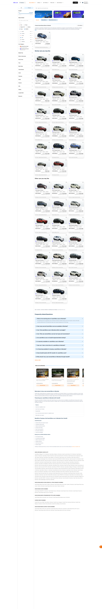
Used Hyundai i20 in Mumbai (50, 460)
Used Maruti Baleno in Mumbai (56, 454)
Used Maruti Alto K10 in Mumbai (75, 460)
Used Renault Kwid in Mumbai (74, 455)
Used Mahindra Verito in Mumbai (59, 470)
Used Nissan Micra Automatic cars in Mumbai (43, 497)
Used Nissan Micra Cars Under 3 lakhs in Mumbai (64, 484)
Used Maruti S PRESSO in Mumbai (45, 463)
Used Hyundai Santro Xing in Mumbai (66, 476)
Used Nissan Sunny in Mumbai (54, 490)
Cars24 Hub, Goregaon (57, 502)
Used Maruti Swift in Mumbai (48, 455)
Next (84, 14)
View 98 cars (73, 385)
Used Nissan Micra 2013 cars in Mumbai (62, 510)
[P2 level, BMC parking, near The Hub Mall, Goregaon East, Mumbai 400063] (61, 377)
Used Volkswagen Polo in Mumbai (45, 459)
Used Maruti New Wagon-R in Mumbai (51, 457)
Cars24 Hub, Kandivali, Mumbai (69, 502)
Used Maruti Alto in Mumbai (71, 470)
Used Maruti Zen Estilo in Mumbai (62, 471)
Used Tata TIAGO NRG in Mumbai (50, 474)
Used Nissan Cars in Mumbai (52, 309)
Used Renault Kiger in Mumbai (50, 462)
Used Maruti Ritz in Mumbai (58, 465)
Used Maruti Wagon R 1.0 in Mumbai (42, 454)
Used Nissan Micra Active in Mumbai (60, 473)
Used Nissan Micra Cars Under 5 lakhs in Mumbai (54, 486)
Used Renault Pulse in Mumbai (56, 478)
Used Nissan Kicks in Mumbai (66, 490)
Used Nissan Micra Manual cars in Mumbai (61, 497)
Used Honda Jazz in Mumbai (65, 457)
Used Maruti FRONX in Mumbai (58, 466)
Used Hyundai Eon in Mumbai (62, 460)
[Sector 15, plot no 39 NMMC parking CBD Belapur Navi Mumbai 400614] (46, 377)
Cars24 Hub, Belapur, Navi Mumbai (59, 503)
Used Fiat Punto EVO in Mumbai (52, 476)
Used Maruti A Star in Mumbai (49, 471)
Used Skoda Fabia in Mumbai (73, 473)
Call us (76, 2)
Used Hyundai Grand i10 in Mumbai (69, 454)
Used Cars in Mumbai (44, 309)
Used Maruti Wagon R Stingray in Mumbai (73, 466)
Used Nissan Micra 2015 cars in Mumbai (42, 508)
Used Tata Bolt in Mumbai (68, 478)
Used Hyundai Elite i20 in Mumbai (61, 455)
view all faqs (38, 360)
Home (36, 309)
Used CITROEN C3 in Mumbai (63, 474)
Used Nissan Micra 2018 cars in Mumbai (46, 510)
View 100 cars (57, 385)
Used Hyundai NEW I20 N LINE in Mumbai (66, 468)
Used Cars (38, 309)
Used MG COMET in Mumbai (44, 478)
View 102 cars (42, 385)
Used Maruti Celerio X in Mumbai (46, 470)
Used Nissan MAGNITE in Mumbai (41, 490)
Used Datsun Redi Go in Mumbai (63, 462)
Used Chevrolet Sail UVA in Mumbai (45, 473)
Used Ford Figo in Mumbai (69, 465)
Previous (35, 14)
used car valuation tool (76, 446)
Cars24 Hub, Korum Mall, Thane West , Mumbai (44, 502)
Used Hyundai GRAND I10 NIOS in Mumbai (60, 459)
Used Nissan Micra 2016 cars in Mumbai (59, 508)
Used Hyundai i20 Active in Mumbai (60, 463)
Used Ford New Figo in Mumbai (52, 468)
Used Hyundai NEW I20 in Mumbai (45, 465)
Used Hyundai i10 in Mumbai (75, 459)
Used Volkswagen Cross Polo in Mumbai (46, 479)
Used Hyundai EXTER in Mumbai (45, 466)
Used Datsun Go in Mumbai (74, 474)
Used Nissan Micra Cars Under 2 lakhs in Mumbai (44, 484)
